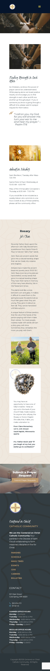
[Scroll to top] (46, 665)
